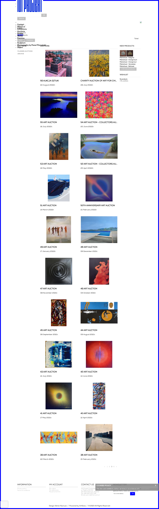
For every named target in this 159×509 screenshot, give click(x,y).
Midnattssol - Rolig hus (127, 57)
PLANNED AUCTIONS (25, 51)
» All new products (128, 69)
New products (127, 46)
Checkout (29, 40)
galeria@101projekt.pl (93, 495)
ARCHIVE (21, 54)
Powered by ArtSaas (77, 506)
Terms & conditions (23, 490)
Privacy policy (21, 488)
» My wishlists (124, 81)
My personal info (54, 492)
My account (56, 485)
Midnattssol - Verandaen (128, 64)
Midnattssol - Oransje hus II (128, 60)
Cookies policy (144, 489)
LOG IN (20, 26)
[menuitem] (79, 4)
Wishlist (124, 75)
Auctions (21, 31)
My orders (52, 488)
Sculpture (21, 43)
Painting (20, 38)
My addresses (54, 490)
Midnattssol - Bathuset (127, 66)
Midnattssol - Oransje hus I (128, 62)
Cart (20, 40)
